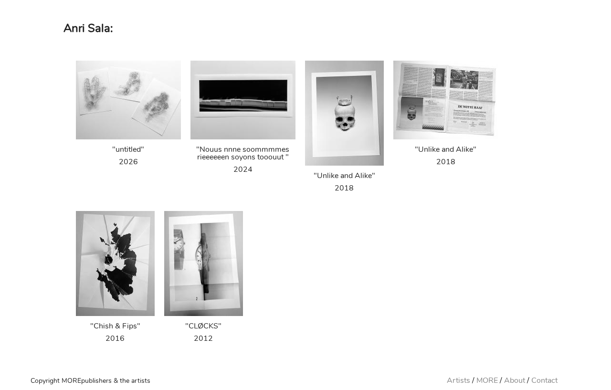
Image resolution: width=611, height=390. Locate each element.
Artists (458, 380)
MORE (487, 380)
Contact (544, 380)
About (514, 380)
